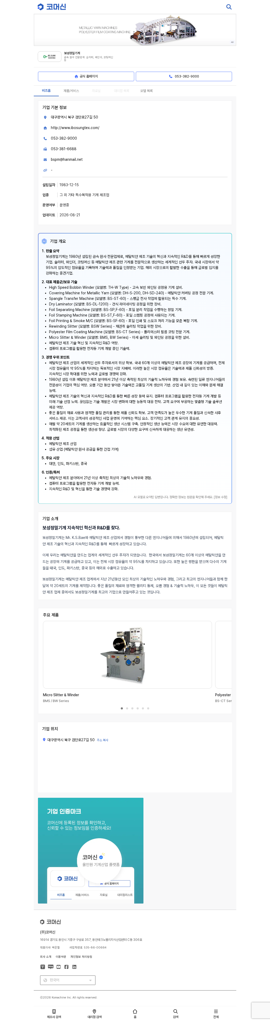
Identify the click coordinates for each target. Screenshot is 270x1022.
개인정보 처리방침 (81, 957)
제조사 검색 (54, 1017)
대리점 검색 (95, 1017)
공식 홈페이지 (89, 76)
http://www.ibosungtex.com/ (75, 128)
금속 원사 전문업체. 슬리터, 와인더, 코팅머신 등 (88, 59)
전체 (216, 1017)
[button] (256, 976)
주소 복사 (102, 740)
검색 (175, 1017)
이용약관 (61, 957)
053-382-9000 (64, 138)
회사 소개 (45, 957)
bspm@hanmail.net (67, 159)
